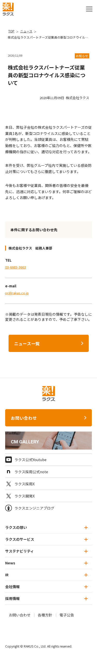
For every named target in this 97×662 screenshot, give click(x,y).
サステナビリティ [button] (19, 551)
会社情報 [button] (12, 586)
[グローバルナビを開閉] (89, 9)
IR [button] (7, 574)
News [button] (10, 562)
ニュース (26, 31)
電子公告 (66, 614)
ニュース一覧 (27, 343)
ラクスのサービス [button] (19, 539)
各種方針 (45, 614)
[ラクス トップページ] (8, 8)
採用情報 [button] (12, 598)
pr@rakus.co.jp (17, 292)
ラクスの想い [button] (16, 527)
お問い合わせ (24, 418)
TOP (11, 31)
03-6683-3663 (15, 267)
